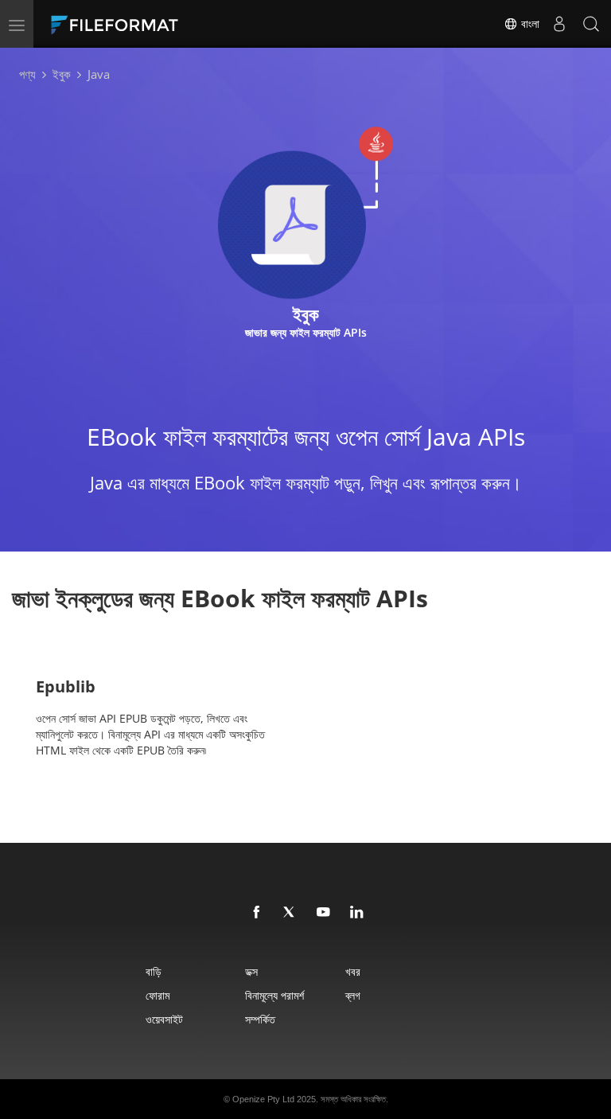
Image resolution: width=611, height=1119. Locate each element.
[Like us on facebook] (257, 913)
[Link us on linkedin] (357, 913)
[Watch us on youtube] (323, 913)
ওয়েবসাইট (164, 1019)
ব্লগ (352, 995)
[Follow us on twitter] (290, 913)
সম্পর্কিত (260, 1019)
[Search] (591, 24)
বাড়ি (154, 971)
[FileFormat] (152, 24)
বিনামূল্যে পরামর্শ (274, 995)
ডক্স (251, 971)
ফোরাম (157, 995)
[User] (559, 24)
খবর (352, 971)
